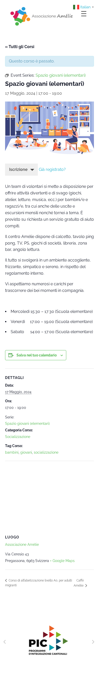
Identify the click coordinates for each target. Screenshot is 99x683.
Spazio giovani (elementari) (27, 423)
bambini (12, 452)
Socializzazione (17, 437)
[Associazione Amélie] (42, 16)
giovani (26, 452)
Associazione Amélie (22, 545)
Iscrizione (18, 169)
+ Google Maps (62, 561)
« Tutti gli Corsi (19, 46)
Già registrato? (52, 169)
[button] (4, 642)
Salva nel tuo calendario (36, 355)
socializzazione (46, 452)
